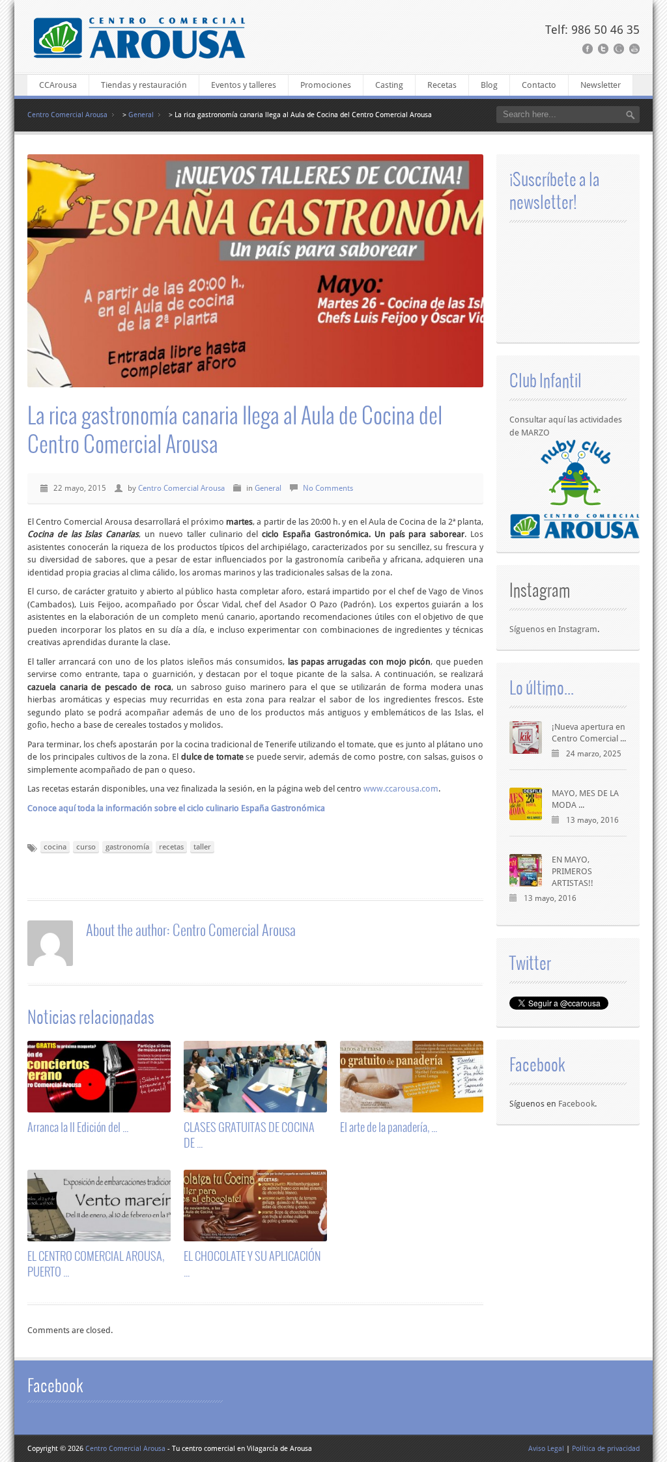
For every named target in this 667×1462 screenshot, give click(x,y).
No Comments (328, 488)
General (141, 114)
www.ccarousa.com (400, 788)
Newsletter (600, 85)
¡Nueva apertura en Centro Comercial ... (589, 733)
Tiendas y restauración (144, 85)
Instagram (540, 589)
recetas (171, 846)
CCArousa (58, 85)
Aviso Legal (546, 1448)
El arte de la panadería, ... (388, 1127)
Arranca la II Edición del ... (77, 1127)
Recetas (442, 85)
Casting (389, 85)
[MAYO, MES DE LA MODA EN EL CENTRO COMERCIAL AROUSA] (525, 804)
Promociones (325, 85)
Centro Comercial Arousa (67, 114)
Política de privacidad (606, 1448)
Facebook (576, 1104)
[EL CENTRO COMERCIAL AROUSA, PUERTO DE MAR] (99, 1234)
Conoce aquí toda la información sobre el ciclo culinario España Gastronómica (176, 808)
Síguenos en (533, 629)
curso (86, 846)
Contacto (539, 85)
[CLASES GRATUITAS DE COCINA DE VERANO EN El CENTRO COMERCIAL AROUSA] (255, 1105)
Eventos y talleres (243, 85)
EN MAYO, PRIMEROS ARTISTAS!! (572, 871)
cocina (55, 846)
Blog (489, 85)
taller (202, 846)
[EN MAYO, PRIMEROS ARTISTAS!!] (525, 870)
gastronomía (127, 846)
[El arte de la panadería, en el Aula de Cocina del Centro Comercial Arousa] (411, 1105)
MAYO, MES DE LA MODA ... (585, 799)
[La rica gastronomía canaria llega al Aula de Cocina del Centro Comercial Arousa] (255, 271)
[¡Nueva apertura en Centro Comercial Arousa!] (525, 737)
